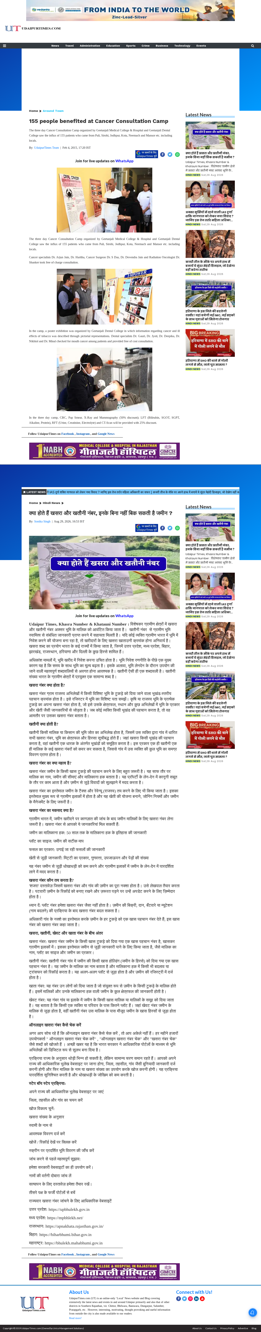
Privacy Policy (227, 1328)
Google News (106, 433)
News (55, 45)
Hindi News (51, 503)
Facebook (67, 433)
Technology (182, 45)
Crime (146, 45)
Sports (130, 45)
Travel (69, 45)
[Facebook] (178, 1298)
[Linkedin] (196, 1298)
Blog (254, 1328)
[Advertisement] (130, 75)
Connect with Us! (194, 1292)
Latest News (199, 114)
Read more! (75, 1318)
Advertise (243, 1328)
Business (162, 45)
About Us (79, 1292)
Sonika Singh (42, 521)
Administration (90, 45)
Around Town (53, 111)
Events (201, 45)
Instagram (83, 433)
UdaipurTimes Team (46, 147)
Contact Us (211, 1328)
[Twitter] (184, 1298)
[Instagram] (190, 1298)
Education (113, 45)
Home (33, 111)
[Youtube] (202, 1298)
